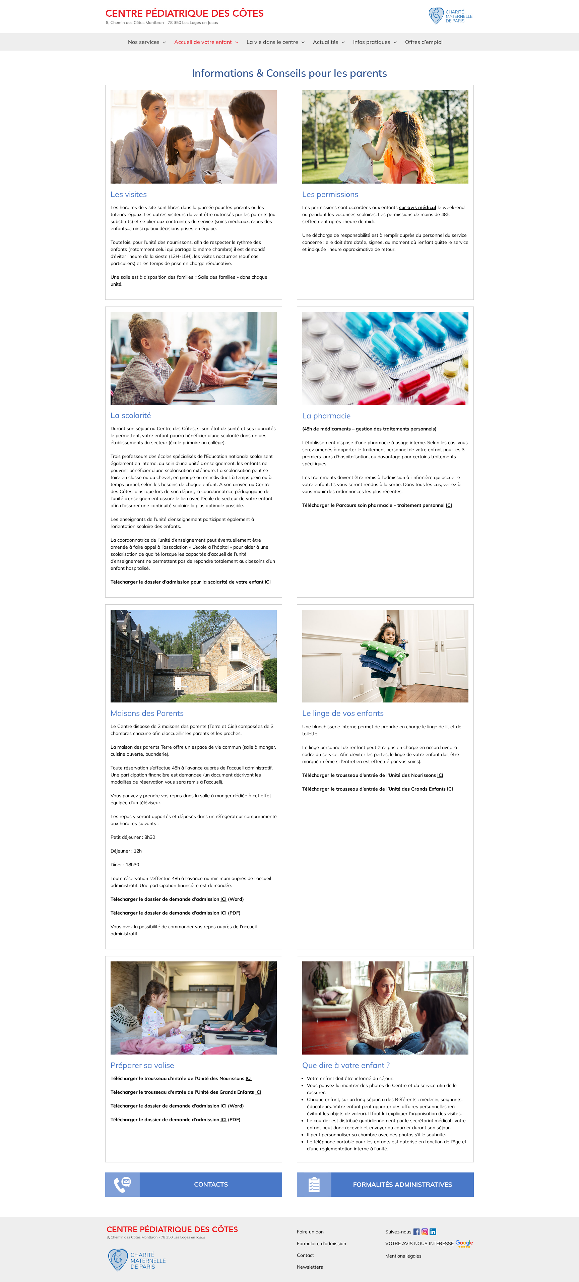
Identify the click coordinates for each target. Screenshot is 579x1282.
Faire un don (310, 1232)
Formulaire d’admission (321, 1243)
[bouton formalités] (385, 1175)
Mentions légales (403, 1256)
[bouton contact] (193, 1175)
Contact (305, 1255)
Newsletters (310, 1267)
